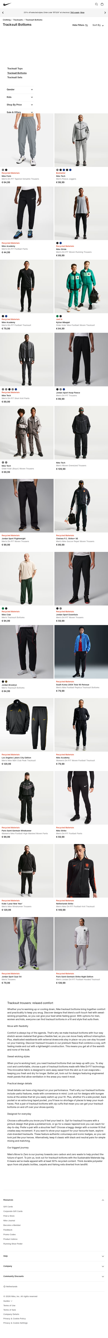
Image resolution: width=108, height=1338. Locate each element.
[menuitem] (8, 1301)
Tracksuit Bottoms (33, 20)
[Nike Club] (27, 578)
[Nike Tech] (81, 140)
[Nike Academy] (27, 213)
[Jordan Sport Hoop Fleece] (81, 359)
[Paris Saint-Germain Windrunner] (27, 798)
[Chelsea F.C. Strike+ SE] (81, 505)
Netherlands (11, 1287)
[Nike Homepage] (7, 4)
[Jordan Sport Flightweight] (27, 505)
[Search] (96, 4)
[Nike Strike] (81, 798)
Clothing (7, 20)
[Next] (105, 12)
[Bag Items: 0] (102, 4)
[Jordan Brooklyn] (27, 652)
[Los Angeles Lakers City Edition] (27, 725)
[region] (54, 108)
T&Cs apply (74, 13)
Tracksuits (18, 20)
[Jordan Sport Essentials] (81, 578)
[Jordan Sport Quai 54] (27, 944)
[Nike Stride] (81, 213)
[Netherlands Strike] (81, 871)
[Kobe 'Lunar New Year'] (27, 871)
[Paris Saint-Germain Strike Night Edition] (81, 944)
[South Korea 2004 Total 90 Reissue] (81, 652)
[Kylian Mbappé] (81, 286)
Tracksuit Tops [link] (14, 68)
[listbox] (98, 25)
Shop (82, 13)
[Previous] (3, 12)
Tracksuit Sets (14, 77)
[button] (20, 89)
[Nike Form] (27, 140)
